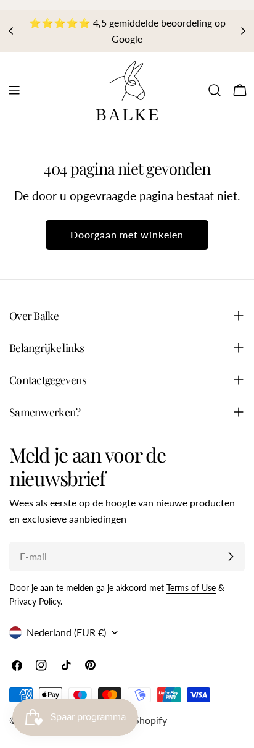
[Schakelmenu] (14, 90)
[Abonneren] (231, 556)
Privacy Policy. (35, 601)
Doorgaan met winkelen (127, 234)
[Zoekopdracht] (214, 90)
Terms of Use (191, 587)
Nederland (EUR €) (66, 632)
